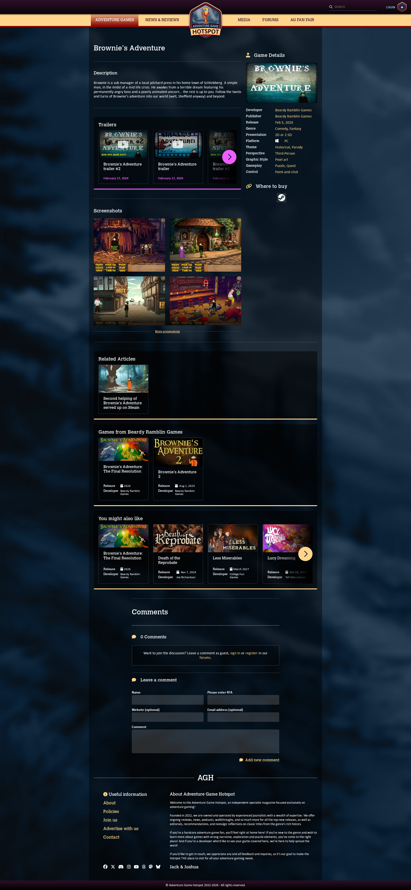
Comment (139, 727)
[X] (113, 867)
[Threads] (144, 867)
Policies (111, 811)
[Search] (353, 7)
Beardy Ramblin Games (293, 110)
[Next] (229, 157)
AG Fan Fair (302, 20)
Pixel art (281, 159)
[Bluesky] (158, 867)
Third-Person (285, 153)
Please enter (219, 693)
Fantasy (295, 128)
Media (244, 20)
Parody (297, 147)
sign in (235, 653)
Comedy (281, 128)
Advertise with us (120, 828)
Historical (282, 147)
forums (205, 657)
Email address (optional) (225, 710)
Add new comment (261, 760)
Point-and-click (286, 172)
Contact (111, 837)
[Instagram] (129, 867)
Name (136, 693)
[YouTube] (136, 867)
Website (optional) (146, 710)
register (251, 653)
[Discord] (121, 867)
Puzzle (280, 165)
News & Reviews (162, 20)
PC (286, 141)
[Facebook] (105, 867)
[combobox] (353, 7)
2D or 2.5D (283, 134)
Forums (270, 20)
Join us (110, 820)
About (109, 803)
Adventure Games (114, 20)
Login (390, 7)
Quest (291, 165)
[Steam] (281, 197)
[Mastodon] (151, 867)
